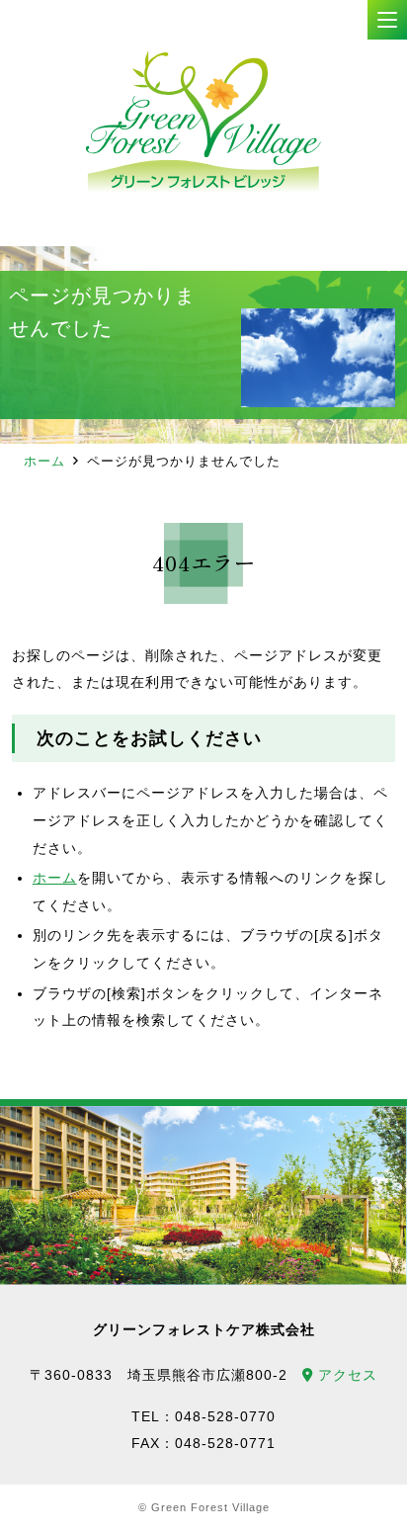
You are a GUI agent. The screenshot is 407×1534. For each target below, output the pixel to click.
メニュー (387, 20)
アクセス (345, 1375)
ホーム (44, 461)
